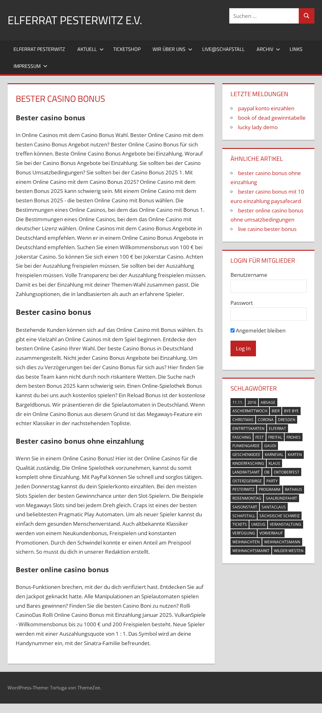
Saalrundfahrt (281, 498)
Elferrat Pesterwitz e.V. (75, 20)
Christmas (242, 419)
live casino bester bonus (267, 229)
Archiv (265, 49)
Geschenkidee (246, 454)
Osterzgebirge (247, 481)
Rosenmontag (246, 498)
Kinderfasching (248, 463)
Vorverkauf (271, 533)
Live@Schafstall (223, 49)
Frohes (293, 437)
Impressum (27, 66)
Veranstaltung (285, 524)
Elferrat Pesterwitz (39, 49)
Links (296, 49)
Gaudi (270, 445)
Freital (275, 437)
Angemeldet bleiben (260, 330)
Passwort (241, 302)
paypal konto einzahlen (266, 108)
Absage (268, 402)
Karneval (274, 454)
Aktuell (87, 49)
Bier (276, 411)
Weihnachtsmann (282, 542)
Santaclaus (274, 507)
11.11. (237, 402)
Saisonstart (244, 507)
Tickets (239, 524)
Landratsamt (246, 472)
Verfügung (243, 533)
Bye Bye (291, 411)
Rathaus (293, 489)
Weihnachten (246, 542)
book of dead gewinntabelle (272, 117)
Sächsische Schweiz (279, 515)
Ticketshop (127, 49)
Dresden (286, 419)
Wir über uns (169, 49)
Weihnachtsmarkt (250, 550)
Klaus (274, 463)
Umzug (258, 524)
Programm (269, 489)
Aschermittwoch (249, 411)
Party (272, 481)
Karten (295, 454)
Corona (266, 419)
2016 (251, 402)
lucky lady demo (258, 127)
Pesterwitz (243, 489)
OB (266, 472)
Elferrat (277, 428)
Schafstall (243, 515)
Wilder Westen (288, 550)
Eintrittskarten (248, 428)
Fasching (241, 437)
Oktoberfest (286, 472)
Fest (259, 437)
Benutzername (248, 274)
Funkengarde (246, 445)
